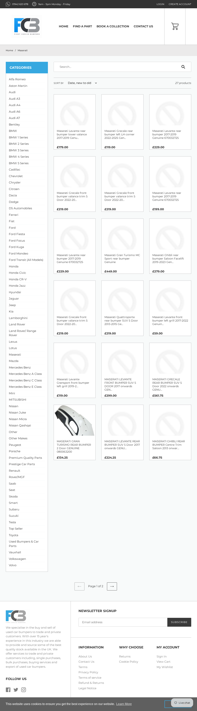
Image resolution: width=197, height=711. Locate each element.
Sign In (162, 656)
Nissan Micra (18, 419)
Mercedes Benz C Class (25, 380)
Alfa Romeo (17, 79)
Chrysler (15, 182)
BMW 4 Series (19, 156)
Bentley (14, 124)
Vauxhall (15, 552)
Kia (11, 311)
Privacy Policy (88, 672)
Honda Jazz (17, 285)
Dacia (13, 195)
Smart (13, 503)
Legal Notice (87, 688)
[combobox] (122, 67)
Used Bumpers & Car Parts (24, 544)
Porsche (14, 451)
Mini (12, 393)
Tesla (12, 522)
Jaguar (14, 298)
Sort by (59, 83)
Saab (12, 483)
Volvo (12, 565)
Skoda (13, 496)
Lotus (13, 348)
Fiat (11, 221)
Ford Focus (17, 240)
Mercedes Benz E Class (25, 387)
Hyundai (15, 292)
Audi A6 (14, 111)
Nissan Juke (17, 412)
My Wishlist (165, 667)
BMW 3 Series (18, 150)
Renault (14, 470)
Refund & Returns (91, 683)
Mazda (13, 361)
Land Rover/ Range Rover (22, 333)
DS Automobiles (20, 208)
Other (13, 432)
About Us (85, 656)
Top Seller (16, 528)
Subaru (14, 509)
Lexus (13, 341)
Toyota (13, 535)
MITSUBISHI (17, 399)
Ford (12, 227)
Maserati (23, 50)
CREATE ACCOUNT (180, 4)
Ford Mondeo (18, 253)
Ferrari (13, 215)
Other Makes (18, 438)
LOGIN (160, 4)
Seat (12, 490)
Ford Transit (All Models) (26, 260)
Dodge (13, 202)
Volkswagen (17, 559)
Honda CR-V (18, 279)
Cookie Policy (128, 661)
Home (9, 50)
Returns (124, 656)
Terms (82, 667)
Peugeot (15, 445)
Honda (13, 266)
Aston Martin (18, 86)
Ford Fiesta (17, 234)
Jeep (12, 305)
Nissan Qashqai (20, 425)
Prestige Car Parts (22, 464)
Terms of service (89, 677)
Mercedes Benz (20, 367)
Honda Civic (17, 273)
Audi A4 (14, 105)
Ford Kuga (16, 247)
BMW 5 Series (18, 163)
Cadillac (14, 169)
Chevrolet (16, 176)
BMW (13, 131)
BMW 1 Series (18, 137)
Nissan (13, 406)
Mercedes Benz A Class (25, 374)
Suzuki (13, 516)
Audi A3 (14, 98)
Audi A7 (14, 118)
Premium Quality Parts (25, 458)
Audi (12, 92)
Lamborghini (18, 318)
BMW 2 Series (19, 144)
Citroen (14, 189)
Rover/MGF (17, 477)
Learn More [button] (124, 704)
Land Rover (17, 324)
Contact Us (86, 661)
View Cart (163, 661)
